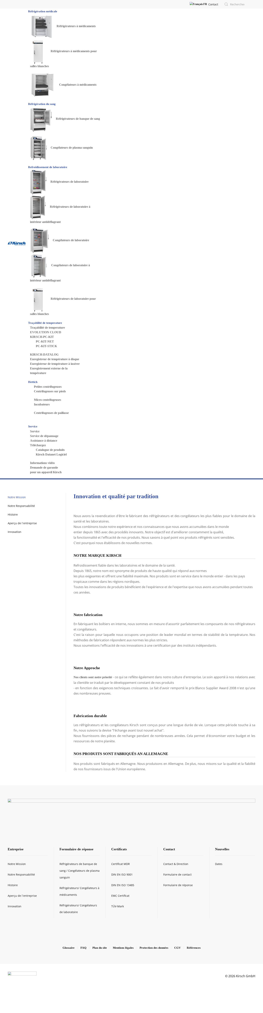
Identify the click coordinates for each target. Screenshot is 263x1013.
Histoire (13, 514)
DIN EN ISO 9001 (122, 874)
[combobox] (234, 4)
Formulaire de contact (177, 874)
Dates (218, 864)
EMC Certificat (120, 895)
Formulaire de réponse (76, 849)
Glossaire (69, 947)
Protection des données (154, 947)
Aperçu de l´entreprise (22, 523)
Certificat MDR (120, 864)
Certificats (119, 849)
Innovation (14, 532)
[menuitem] (42, 11)
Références (194, 947)
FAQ (83, 947)
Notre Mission (17, 497)
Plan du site (99, 947)
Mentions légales (123, 947)
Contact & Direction (175, 864)
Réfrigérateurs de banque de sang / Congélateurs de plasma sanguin (79, 870)
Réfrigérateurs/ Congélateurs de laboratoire (78, 908)
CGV (177, 947)
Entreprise (15, 849)
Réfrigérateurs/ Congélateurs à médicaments (79, 891)
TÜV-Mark (117, 906)
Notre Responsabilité (21, 506)
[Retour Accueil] (17, 243)
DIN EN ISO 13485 (122, 885)
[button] (198, 4)
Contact (213, 4)
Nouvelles (222, 849)
